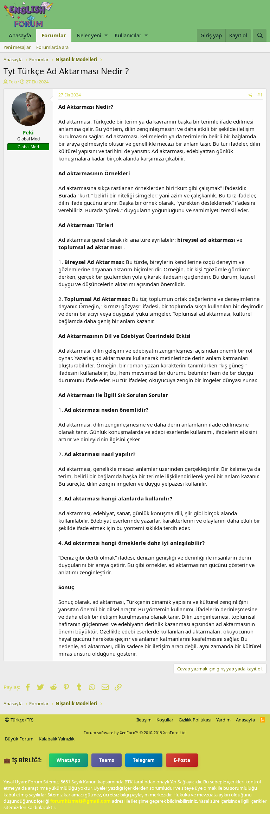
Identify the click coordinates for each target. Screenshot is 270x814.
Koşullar (164, 720)
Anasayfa (20, 35)
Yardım (223, 720)
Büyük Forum (19, 739)
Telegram (144, 760)
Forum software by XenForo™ (135, 732)
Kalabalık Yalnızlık (57, 739)
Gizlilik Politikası (195, 720)
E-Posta (182, 760)
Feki (12, 81)
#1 (260, 95)
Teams (106, 760)
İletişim (144, 720)
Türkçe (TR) (21, 720)
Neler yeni (89, 35)
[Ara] (259, 35)
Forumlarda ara (52, 47)
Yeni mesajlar (17, 47)
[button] (106, 35)
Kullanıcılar (128, 35)
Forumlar (53, 35)
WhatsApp (68, 760)
